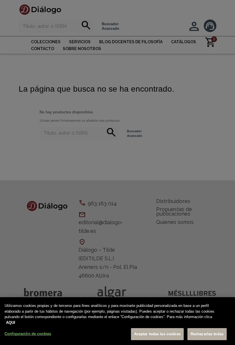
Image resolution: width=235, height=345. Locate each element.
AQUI (10, 322)
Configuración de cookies (28, 334)
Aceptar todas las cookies (157, 334)
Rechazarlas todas (207, 334)
